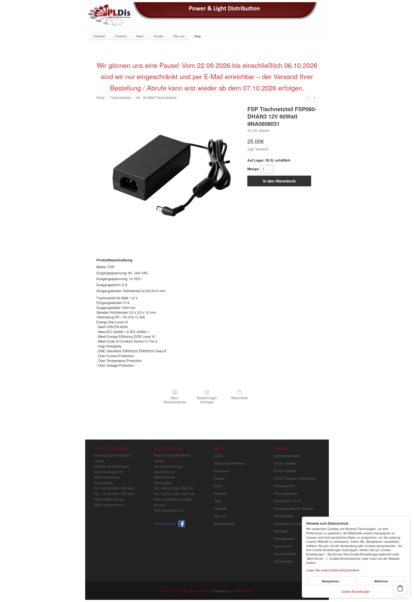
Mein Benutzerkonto (175, 399)
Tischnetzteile (120, 97)
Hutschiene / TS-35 (287, 501)
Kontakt (158, 36)
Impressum (222, 471)
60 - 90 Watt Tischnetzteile (156, 97)
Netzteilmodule (284, 539)
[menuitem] (308, 98)
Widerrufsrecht (224, 524)
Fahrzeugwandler (286, 493)
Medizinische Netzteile (289, 524)
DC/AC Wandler (285, 463)
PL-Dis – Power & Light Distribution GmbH (185, 591)
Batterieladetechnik (287, 456)
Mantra (232, 591)
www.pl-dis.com (113, 505)
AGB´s (218, 456)
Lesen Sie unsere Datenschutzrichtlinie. (333, 570)
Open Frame (283, 546)
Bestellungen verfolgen (207, 399)
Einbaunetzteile (284, 486)
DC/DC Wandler (285, 471)
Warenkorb (239, 397)
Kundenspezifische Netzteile (294, 508)
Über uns (178, 36)
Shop (197, 36)
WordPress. (247, 591)
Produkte (120, 36)
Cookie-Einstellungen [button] (355, 591)
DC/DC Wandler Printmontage (295, 478)
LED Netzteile (283, 516)
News (140, 36)
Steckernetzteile (285, 554)
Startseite (99, 36)
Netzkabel (281, 531)
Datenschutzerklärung (229, 463)
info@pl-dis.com (113, 499)
